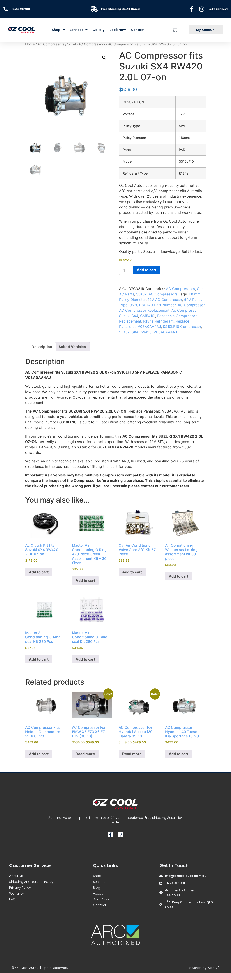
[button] (104, 58)
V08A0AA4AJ (165, 332)
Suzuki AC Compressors (86, 44)
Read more (85, 754)
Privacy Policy (20, 887)
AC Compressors (51, 44)
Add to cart (146, 269)
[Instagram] (120, 834)
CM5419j (147, 316)
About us (16, 876)
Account (99, 893)
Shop (97, 876)
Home (30, 44)
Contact (138, 30)
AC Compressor (191, 305)
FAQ (12, 899)
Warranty (16, 893)
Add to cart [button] (39, 572)
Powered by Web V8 (203, 968)
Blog (96, 887)
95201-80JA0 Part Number (152, 305)
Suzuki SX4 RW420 (135, 332)
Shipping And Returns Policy (31, 881)
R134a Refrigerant (158, 321)
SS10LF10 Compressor (182, 326)
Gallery (98, 30)
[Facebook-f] (110, 834)
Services (76, 30)
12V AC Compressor (165, 299)
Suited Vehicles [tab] (72, 346)
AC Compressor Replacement (144, 310)
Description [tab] (42, 346)
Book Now (117, 30)
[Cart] (175, 30)
